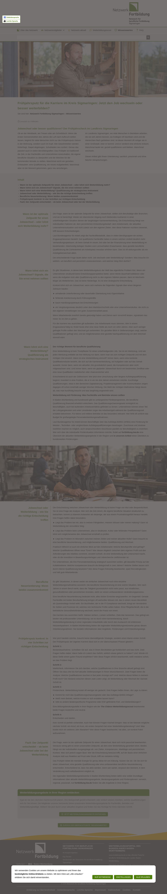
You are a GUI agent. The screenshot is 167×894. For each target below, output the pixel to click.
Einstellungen (123, 877)
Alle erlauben (143, 877)
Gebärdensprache (12, 17)
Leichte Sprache (12, 21)
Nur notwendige (103, 877)
